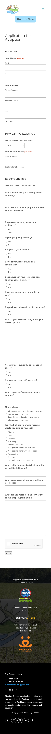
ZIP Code (9, 121)
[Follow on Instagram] (20, 720)
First (7, 63)
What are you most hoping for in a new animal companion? (24, 209)
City (6, 111)
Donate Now (25, 19)
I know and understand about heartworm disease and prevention (25, 412)
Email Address (11, 156)
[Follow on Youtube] (26, 720)
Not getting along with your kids (21, 447)
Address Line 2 (11, 100)
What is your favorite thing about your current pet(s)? (24, 321)
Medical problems (15, 444)
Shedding (12, 441)
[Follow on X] (13, 720)
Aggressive (13, 454)
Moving (11, 432)
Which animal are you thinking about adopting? (23, 194)
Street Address (11, 90)
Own (10, 232)
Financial (11, 438)
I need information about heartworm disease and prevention (23, 418)
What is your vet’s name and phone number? (22, 394)
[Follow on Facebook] (7, 720)
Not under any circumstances (20, 460)
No (9, 244)
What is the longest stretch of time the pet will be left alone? (24, 466)
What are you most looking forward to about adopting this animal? (24, 496)
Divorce (11, 435)
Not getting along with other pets (22, 451)
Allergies (11, 457)
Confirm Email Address (14, 167)
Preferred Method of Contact (19, 140)
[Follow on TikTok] (32, 720)
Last (7, 73)
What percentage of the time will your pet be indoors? (24, 481)
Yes (9, 241)
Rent (10, 229)
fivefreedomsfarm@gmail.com (17, 685)
